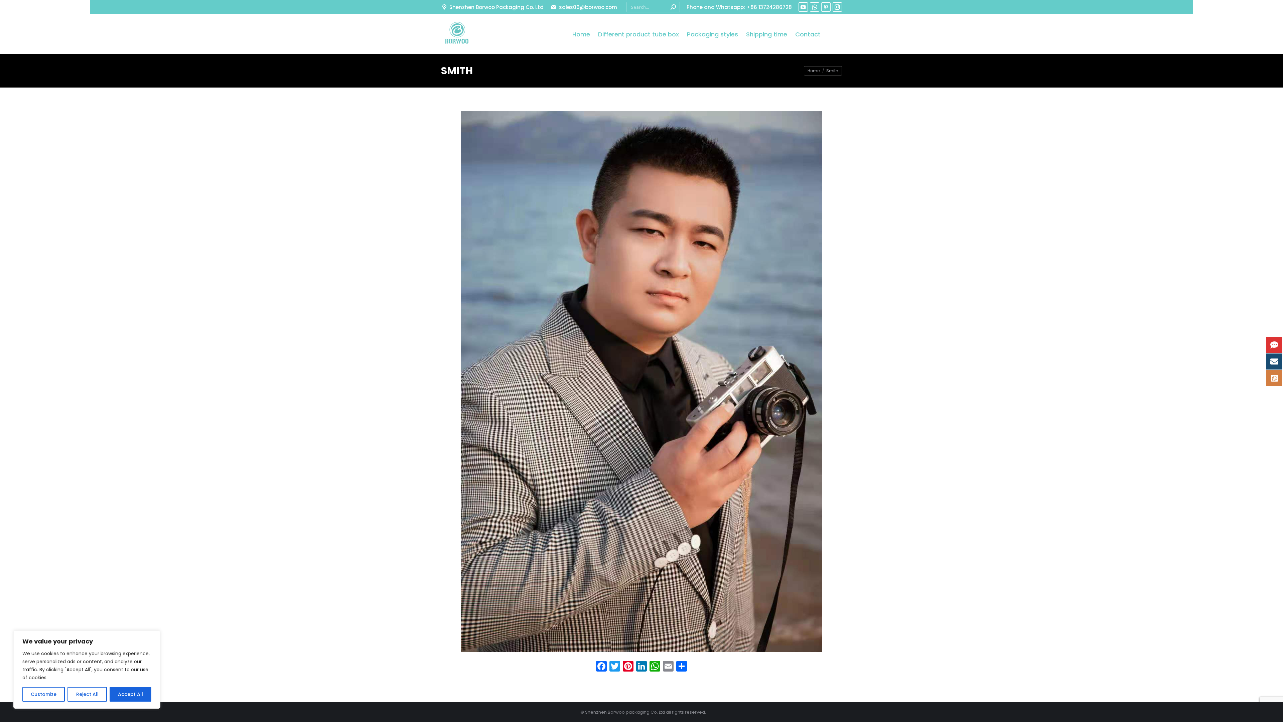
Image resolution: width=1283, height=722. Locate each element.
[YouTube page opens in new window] (803, 7)
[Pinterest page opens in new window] (826, 7)
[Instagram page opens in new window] (837, 7)
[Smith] (641, 381)
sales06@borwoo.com (588, 7)
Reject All (87, 694)
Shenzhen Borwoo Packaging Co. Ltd (496, 7)
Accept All (130, 694)
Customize (43, 694)
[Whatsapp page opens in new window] (814, 7)
